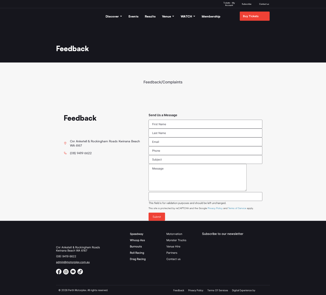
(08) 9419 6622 (66, 256)
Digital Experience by (243, 290)
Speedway (136, 234)
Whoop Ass (137, 240)
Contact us (173, 259)
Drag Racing (138, 259)
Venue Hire (173, 246)
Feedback (178, 290)
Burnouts (136, 246)
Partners (171, 252)
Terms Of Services (217, 290)
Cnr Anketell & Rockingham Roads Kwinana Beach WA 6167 (78, 249)
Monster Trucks (176, 240)
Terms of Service (237, 208)
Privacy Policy (215, 208)
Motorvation (174, 234)
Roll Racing (137, 252)
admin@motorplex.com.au (73, 262)
